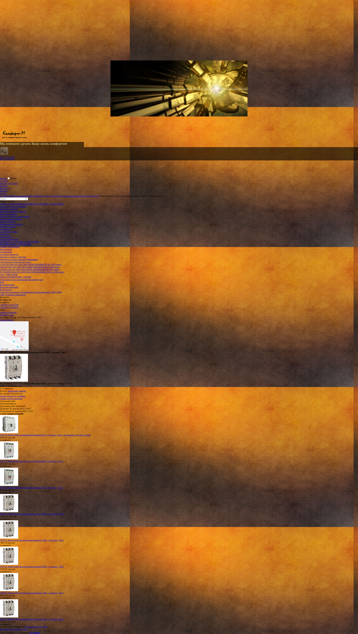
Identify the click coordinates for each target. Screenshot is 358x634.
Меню (13, 178)
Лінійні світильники (9, 247)
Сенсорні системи (8, 232)
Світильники (6, 237)
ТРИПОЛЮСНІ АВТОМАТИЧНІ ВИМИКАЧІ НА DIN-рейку (30, 269)
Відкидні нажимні (8, 214)
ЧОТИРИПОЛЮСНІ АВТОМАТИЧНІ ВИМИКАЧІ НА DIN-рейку (32, 272)
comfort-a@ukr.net (8, 312)
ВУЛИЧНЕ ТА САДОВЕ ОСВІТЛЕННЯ (19, 242)
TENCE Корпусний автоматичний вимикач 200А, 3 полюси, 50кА (32, 619)
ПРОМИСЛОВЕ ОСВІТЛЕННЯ (15, 244)
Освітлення (5, 229)
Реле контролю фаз (9, 287)
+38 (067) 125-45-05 (9, 305)
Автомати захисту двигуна (13, 257)
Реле (2, 282)
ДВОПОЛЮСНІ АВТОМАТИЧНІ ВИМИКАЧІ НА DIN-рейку (30, 267)
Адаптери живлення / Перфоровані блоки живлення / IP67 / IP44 (31, 292)
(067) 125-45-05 (7, 157)
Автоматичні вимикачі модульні (15, 262)
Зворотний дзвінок (17, 391)
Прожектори (6, 249)
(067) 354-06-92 (7, 159)
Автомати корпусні (9, 254)
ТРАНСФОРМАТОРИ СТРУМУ (15, 277)
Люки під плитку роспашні (13, 206)
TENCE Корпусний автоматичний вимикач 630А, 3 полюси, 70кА (32, 514)
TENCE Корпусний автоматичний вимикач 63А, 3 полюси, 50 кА (31, 487)
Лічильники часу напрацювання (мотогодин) (21, 279)
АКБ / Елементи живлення (13, 295)
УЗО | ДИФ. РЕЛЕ (9, 274)
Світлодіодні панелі (9, 239)
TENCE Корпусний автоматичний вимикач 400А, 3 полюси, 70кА (32, 540)
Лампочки (5, 234)
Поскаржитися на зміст (36, 627)
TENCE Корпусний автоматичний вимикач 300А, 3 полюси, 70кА (32, 566)
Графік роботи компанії (11, 398)
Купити (3, 391)
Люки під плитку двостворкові (15, 216)
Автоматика (6, 252)
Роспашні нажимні (9, 209)
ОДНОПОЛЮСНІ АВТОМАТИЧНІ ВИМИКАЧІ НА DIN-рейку (31, 264)
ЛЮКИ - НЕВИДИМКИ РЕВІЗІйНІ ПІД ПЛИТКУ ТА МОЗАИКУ (32, 204)
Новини (4, 191)
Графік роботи (7, 320)
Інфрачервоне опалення (11, 224)
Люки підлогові (7, 221)
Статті (3, 193)
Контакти (4, 188)
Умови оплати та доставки (12, 396)
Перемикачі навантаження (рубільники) (19, 259)
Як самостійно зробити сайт (13, 629)
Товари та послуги (9, 183)
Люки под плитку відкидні (13, 211)
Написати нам (7, 315)
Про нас (4, 186)
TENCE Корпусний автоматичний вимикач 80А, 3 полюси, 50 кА (31, 461)
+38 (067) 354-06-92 (9, 307)
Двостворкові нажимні (11, 219)
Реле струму (6, 290)
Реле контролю (7, 284)
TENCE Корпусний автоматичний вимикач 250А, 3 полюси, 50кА (32, 593)
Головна (4, 181)
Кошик (3, 178)
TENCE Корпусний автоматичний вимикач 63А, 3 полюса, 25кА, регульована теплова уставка (45, 435)
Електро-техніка (8, 227)
